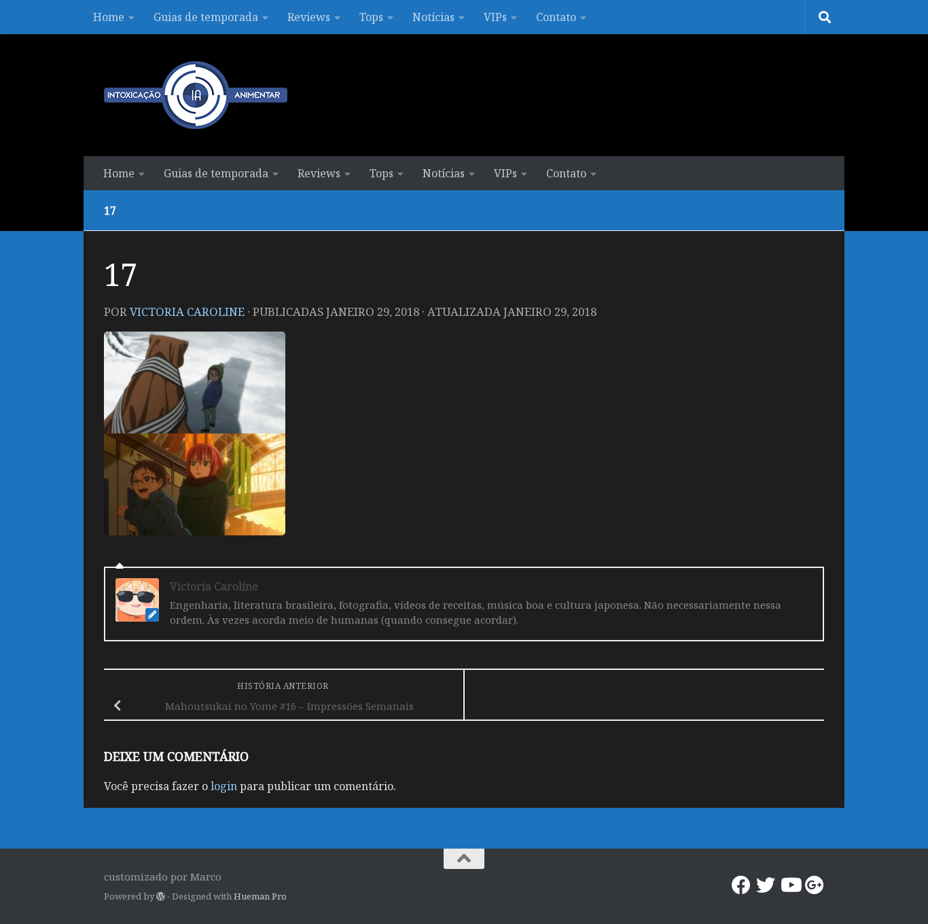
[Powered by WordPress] (160, 896)
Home (108, 17)
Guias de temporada (206, 17)
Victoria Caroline (187, 311)
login (224, 786)
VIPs (495, 17)
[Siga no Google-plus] (814, 885)
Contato (556, 17)
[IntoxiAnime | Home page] (195, 95)
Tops (371, 17)
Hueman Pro (260, 896)
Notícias (433, 17)
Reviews (308, 17)
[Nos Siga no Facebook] (741, 885)
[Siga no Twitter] (765, 885)
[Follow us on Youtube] (790, 885)
